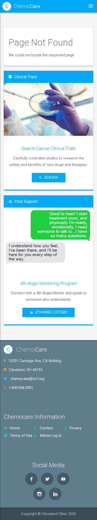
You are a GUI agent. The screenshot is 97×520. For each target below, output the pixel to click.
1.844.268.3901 (21, 387)
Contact (46, 428)
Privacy (75, 428)
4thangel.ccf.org (51, 312)
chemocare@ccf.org (27, 378)
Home (15, 428)
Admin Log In (50, 435)
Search (51, 177)
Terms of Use (21, 435)
